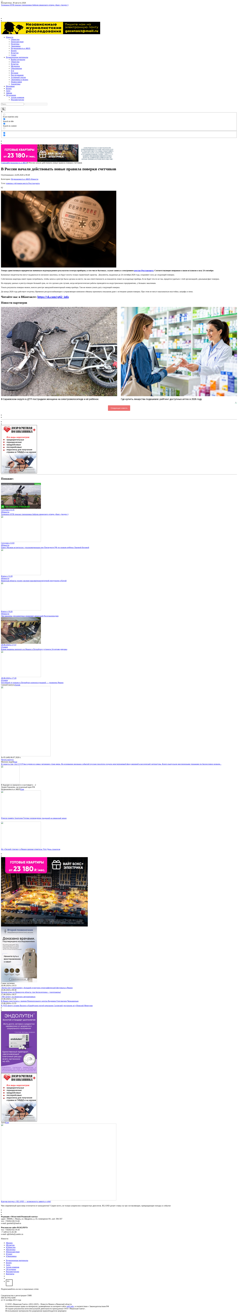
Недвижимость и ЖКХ (20, 48)
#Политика (10, 1249)
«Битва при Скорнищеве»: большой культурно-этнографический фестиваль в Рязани (37, 988)
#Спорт (9, 1254)
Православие (16, 82)
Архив (17, 685)
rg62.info (70, 1306)
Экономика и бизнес (19, 80)
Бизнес (14, 51)
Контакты (10, 1274)
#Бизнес (9, 1243)
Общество (15, 39)
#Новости (5, 512)
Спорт (13, 55)
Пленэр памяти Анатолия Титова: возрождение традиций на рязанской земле (34, 818)
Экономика (15, 46)
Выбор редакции (18, 59)
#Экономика (11, 1256)
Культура (14, 53)
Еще (15, 762)
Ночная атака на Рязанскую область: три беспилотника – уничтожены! (31, 992)
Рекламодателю (17, 100)
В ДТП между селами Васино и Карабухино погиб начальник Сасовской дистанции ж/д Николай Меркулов (47, 1006)
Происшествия (17, 42)
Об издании (11, 95)
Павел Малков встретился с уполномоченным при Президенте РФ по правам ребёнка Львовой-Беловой (45, 547)
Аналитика (15, 84)
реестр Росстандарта (31, 183)
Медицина (15, 66)
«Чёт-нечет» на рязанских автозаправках (18, 997)
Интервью (10, 86)
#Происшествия (12, 1252)
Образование (16, 68)
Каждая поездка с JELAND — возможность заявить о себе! (26, 1201)
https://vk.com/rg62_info (53, 296)
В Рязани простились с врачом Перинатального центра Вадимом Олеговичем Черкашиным (39, 1001)
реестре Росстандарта (143, 270)
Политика (15, 44)
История (14, 73)
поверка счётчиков (14, 183)
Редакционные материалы (17, 57)
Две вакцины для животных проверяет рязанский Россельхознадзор (30, 616)
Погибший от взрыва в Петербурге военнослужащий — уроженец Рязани (32, 683)
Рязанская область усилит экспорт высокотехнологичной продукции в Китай (34, 581)
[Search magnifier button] (3, 109)
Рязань (3, 12)
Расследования (17, 75)
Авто (8, 91)
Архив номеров (17, 97)
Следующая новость (119, 408)
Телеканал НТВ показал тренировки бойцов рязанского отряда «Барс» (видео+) (34, 5)
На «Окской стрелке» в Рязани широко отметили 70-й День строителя (30, 849)
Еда (12, 71)
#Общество (10, 1247)
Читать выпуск (7, 760)
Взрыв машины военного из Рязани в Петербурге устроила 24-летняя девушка (34, 649)
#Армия (4, 647)
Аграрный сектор (18, 77)
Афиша (9, 93)
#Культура (10, 1245)
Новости (9, 37)
